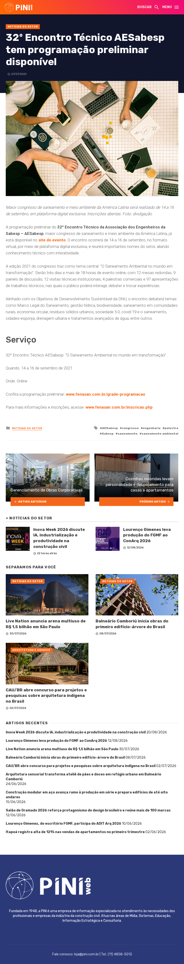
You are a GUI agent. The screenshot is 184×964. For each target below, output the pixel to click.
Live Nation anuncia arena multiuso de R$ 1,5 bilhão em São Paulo (46, 624)
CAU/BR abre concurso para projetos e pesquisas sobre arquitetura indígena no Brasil (46, 696)
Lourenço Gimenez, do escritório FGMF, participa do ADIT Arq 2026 (63, 824)
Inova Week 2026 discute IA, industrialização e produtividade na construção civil (59, 538)
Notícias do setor (23, 26)
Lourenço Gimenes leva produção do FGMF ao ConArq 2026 (147, 535)
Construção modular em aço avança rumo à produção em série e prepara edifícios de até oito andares (87, 794)
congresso (130, 428)
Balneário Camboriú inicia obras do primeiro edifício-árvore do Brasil (132, 624)
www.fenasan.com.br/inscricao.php (119, 407)
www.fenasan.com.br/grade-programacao (105, 394)
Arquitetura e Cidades (31, 650)
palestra (171, 428)
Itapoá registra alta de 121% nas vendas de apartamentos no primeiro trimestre (75, 832)
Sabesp (108, 433)
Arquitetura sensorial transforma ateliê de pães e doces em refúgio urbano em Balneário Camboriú (83, 776)
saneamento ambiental (160, 433)
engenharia (152, 428)
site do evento (52, 240)
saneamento (128, 433)
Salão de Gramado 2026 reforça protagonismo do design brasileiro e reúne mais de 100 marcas (88, 810)
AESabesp (110, 428)
